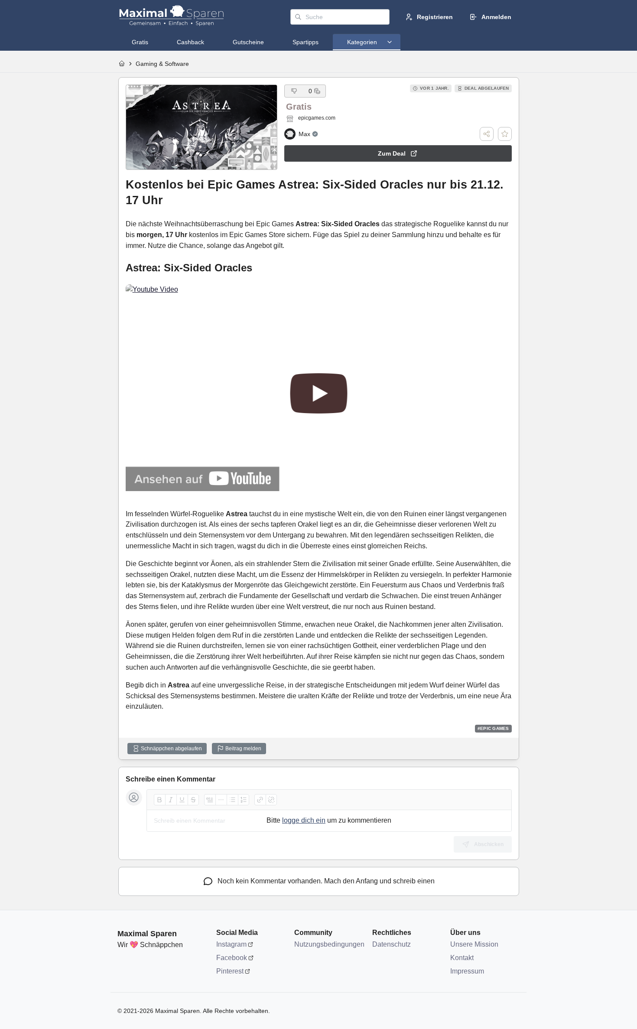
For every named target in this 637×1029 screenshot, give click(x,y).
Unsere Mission (474, 944)
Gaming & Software (162, 64)
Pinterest (230, 971)
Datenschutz (391, 944)
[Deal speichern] (505, 134)
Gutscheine (248, 42)
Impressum (467, 971)
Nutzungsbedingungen (329, 944)
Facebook (231, 957)
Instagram (231, 944)
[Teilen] (487, 134)
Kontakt (462, 957)
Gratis (140, 42)
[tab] (139, 42)
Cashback (190, 42)
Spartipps (305, 42)
